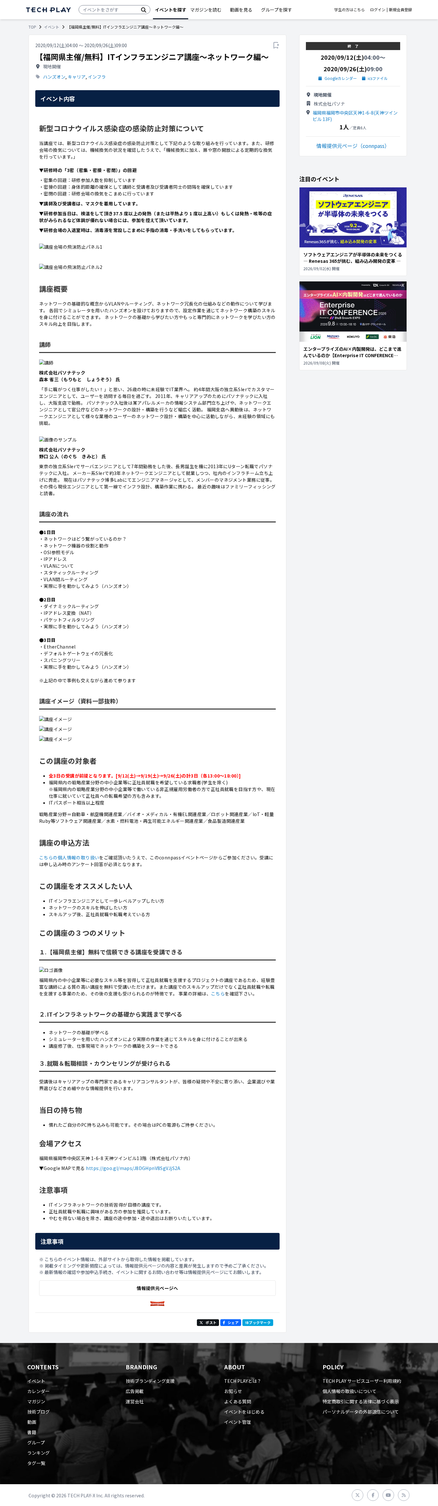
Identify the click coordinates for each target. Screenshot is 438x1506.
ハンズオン (54, 76)
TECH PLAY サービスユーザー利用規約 (362, 1381)
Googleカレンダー (340, 78)
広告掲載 (135, 1391)
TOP (32, 27)
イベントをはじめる (244, 1411)
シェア (233, 1322)
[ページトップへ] (48, 9)
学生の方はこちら (349, 9)
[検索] (143, 9)
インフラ (97, 76)
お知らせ (233, 1391)
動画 (31, 1422)
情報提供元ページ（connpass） (353, 146)
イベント (51, 27)
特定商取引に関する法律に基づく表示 (361, 1401)
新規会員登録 (400, 9)
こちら (218, 993)
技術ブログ (38, 1411)
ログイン (377, 9)
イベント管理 (237, 1422)
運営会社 (135, 1401)
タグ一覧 (36, 1463)
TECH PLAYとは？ (242, 1381)
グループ (36, 1442)
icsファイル (378, 78)
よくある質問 (237, 1401)
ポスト (211, 1322)
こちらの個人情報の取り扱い (69, 857)
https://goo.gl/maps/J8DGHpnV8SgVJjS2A (133, 1168)
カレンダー (38, 1391)
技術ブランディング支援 (150, 1381)
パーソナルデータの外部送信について (361, 1411)
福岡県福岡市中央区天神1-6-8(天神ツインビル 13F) (355, 115)
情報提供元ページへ (157, 1288)
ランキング (38, 1453)
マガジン (36, 1401)
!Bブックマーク (258, 1322)
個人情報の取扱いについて (349, 1391)
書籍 (31, 1432)
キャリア (77, 76)
